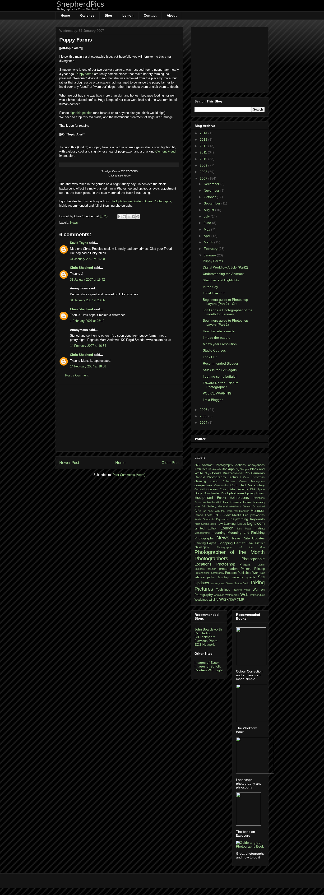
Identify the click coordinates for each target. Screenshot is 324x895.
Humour (258, 510)
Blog (108, 15)
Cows (223, 489)
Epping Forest (255, 493)
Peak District (255, 543)
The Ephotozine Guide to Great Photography (140, 201)
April (207, 236)
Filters (247, 502)
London (227, 528)
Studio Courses (214, 350)
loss (239, 528)
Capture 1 (235, 477)
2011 (204, 152)
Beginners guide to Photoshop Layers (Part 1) (225, 322)
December (212, 184)
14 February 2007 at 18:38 (88, 366)
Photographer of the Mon (241, 547)
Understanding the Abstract (223, 274)
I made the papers (216, 337)
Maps (248, 528)
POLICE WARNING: (217, 393)
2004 (204, 422)
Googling (244, 511)
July (207, 216)
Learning (230, 523)
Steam (229, 583)
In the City (210, 287)
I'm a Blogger (213, 400)
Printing (259, 568)
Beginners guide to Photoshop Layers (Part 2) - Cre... (225, 302)
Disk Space (257, 489)
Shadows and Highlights (221, 280)
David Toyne (79, 243)
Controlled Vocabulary (247, 485)
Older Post (170, 463)
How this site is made (219, 331)
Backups (228, 469)
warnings (219, 595)
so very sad (218, 583)
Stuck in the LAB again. (220, 370)
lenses (241, 523)
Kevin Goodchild (204, 519)
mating (260, 528)
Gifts (197, 511)
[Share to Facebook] (133, 216)
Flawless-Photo (206, 641)
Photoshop (225, 564)
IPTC (217, 515)
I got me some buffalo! (219, 376)
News (74, 222)
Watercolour (232, 595)
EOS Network (204, 644)
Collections (229, 481)
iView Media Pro (235, 515)
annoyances (256, 465)
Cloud (214, 481)
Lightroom (256, 523)
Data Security (238, 489)
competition (203, 485)
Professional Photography (209, 572)
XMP (240, 599)
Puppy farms (84, 74)
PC (243, 543)
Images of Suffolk (207, 666)
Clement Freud (165, 151)
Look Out (210, 357)
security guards (243, 577)
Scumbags (224, 577)
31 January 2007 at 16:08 (87, 259)
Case (246, 477)
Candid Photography (210, 477)
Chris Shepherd (81, 267)
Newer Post (69, 463)
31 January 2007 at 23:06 (87, 300)
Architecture (202, 469)
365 (196, 465)
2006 (204, 410)
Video (247, 589)
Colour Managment (252, 481)
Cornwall (199, 489)
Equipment (203, 497)
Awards (216, 469)
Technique (223, 589)
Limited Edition (205, 528)
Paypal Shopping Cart (224, 543)
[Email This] (119, 216)
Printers (246, 568)
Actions (240, 465)
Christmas (258, 477)
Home (65, 15)
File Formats (232, 502)
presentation (228, 568)
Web (244, 594)
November (212, 190)
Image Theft (203, 515)
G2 (203, 506)
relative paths (204, 577)
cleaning (200, 481)
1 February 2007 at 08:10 (87, 321)
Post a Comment (76, 375)
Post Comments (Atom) (129, 475)
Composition (221, 485)
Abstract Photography (217, 465)
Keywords (257, 519)
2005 (204, 416)
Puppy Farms (75, 40)
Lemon (128, 15)
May (207, 229)
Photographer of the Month (229, 552)
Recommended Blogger (220, 363)
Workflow (227, 599)
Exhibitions (239, 497)
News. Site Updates (248, 538)
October (210, 197)
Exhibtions (259, 497)
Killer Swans (201, 523)
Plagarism (246, 564)
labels (213, 523)
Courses (212, 489)
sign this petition (81, 113)
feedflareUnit (214, 502)
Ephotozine (235, 493)
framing (259, 502)
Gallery (211, 506)
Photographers (211, 558)
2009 (204, 165)
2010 (204, 159)
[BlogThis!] (124, 216)
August (209, 210)
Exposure (200, 502)
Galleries (87, 15)
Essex (221, 498)
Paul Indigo (202, 633)
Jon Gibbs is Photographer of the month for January (227, 312)
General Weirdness (229, 506)
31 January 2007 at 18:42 (87, 279)
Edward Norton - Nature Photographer (221, 385)
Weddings (201, 599)
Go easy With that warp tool (220, 511)
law (220, 523)
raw (262, 572)
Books (216, 473)
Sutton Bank (241, 583)
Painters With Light (208, 670)
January (210, 255)
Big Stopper (242, 469)
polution (212, 568)
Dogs (198, 493)
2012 (204, 146)
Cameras (258, 473)
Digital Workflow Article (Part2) (225, 267)
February (211, 248)
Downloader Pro (215, 493)
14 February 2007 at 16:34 (88, 346)
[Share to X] (128, 216)
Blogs (207, 473)
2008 (204, 172)
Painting (200, 543)
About (172, 15)
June (208, 223)
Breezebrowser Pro (236, 473)
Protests (231, 573)
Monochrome (202, 532)
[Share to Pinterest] (137, 216)
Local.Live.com (214, 293)
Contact (150, 15)
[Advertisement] (119, 418)
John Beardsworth (208, 629)
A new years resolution (220, 344)
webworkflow (257, 595)
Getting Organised (254, 506)
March (209, 242)
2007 (204, 178)
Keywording (239, 519)
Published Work (248, 573)
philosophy (201, 547)
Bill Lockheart (204, 637)
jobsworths (257, 515)
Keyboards (222, 519)
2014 (204, 133)
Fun (197, 506)
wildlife (213, 599)
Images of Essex (206, 662)
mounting (219, 532)
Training (237, 589)
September (212, 203)
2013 (204, 139)
